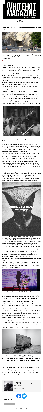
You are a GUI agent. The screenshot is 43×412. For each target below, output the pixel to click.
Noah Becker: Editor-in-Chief (21, 408)
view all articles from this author (19, 388)
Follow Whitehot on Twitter (18, 385)
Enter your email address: (8, 399)
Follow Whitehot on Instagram (18, 386)
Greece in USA (5, 60)
